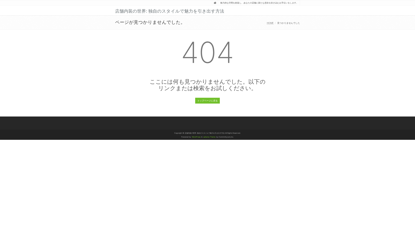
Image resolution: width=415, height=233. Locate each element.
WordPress (196, 137)
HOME (270, 23)
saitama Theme (209, 137)
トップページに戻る (207, 100)
